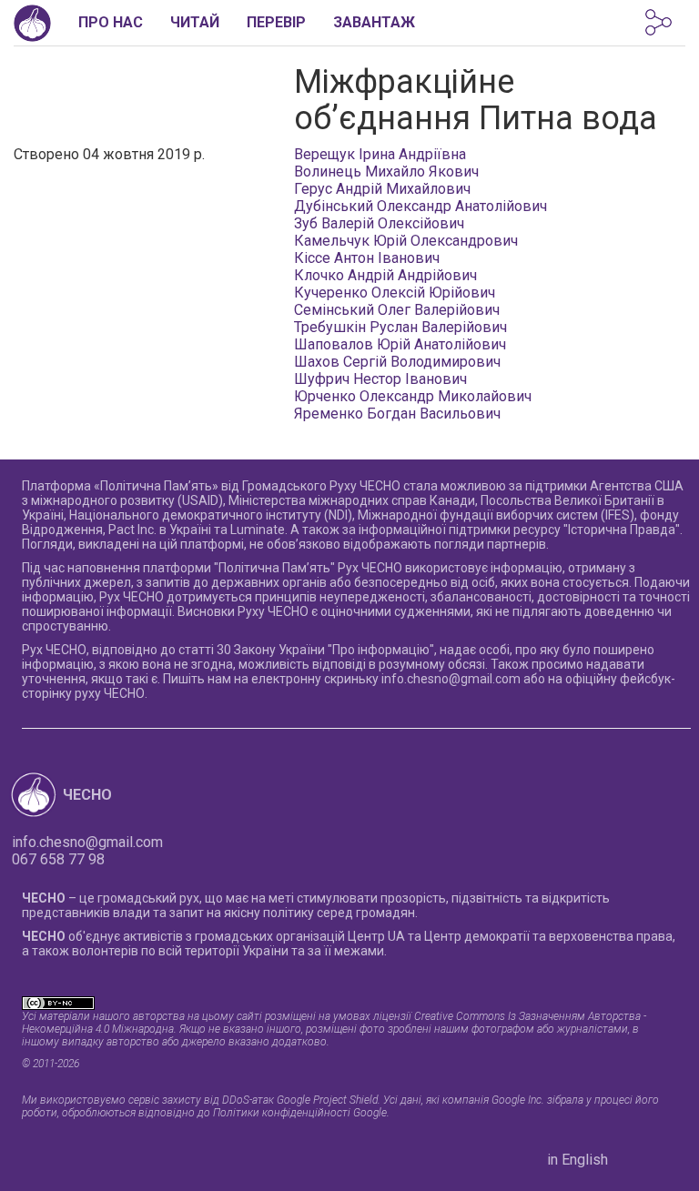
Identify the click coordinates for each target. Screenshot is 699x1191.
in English (577, 1159)
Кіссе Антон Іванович (367, 258)
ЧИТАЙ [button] (194, 22)
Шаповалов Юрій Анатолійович (400, 344)
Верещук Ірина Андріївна (380, 154)
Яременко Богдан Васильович (397, 413)
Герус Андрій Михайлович (382, 188)
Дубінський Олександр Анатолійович (420, 206)
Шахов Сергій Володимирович (397, 361)
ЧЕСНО (87, 794)
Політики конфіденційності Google (300, 1112)
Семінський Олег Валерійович (397, 309)
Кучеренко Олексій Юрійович (394, 292)
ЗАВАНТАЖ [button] (374, 22)
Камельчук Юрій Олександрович (406, 240)
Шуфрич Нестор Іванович (380, 379)
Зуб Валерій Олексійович (379, 223)
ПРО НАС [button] (110, 22)
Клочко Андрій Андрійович (385, 275)
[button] (658, 22)
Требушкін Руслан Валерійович (400, 327)
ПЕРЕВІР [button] (276, 22)
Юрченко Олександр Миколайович (413, 396)
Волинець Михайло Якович (386, 171)
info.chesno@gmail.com (451, 678)
